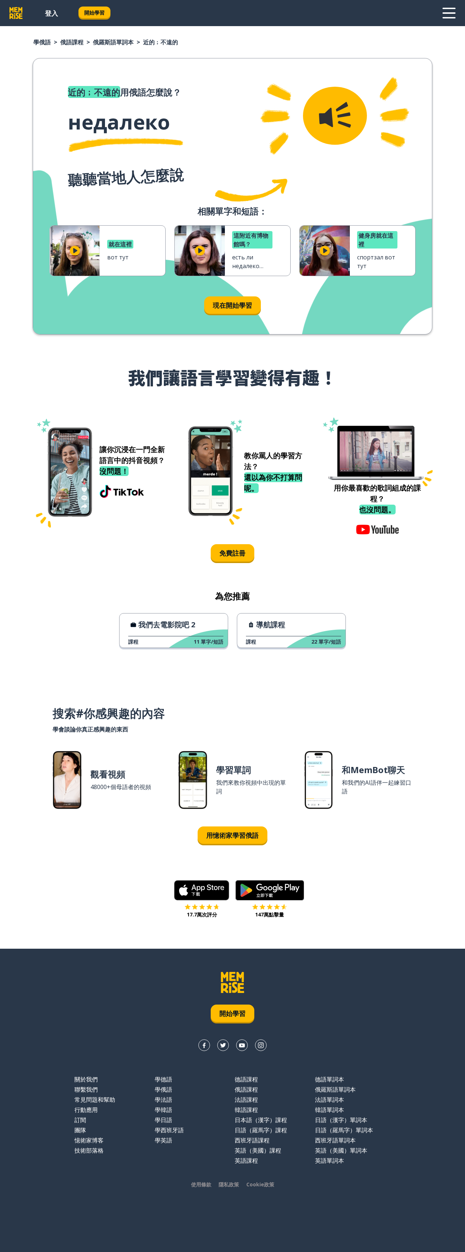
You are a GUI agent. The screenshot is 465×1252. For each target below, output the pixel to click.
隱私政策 (229, 1184)
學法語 (163, 1100)
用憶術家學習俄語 (232, 835)
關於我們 (86, 1079)
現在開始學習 (232, 305)
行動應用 (86, 1110)
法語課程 (246, 1100)
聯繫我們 (86, 1089)
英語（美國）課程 (258, 1150)
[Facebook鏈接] (204, 1045)
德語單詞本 (329, 1079)
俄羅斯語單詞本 (113, 42)
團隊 (80, 1130)
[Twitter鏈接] (223, 1045)
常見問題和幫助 (94, 1100)
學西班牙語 (169, 1130)
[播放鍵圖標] (75, 251)
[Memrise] (16, 13)
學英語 (163, 1140)
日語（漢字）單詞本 (341, 1120)
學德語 (163, 1079)
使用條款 (201, 1184)
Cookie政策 (260, 1184)
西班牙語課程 (252, 1140)
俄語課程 (72, 42)
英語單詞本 (329, 1161)
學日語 (163, 1120)
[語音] (335, 116)
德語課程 (246, 1079)
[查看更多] (449, 13)
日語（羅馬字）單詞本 (344, 1130)
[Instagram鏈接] (261, 1045)
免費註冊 (232, 553)
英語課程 (246, 1161)
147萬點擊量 (269, 914)
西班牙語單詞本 (335, 1140)
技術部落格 (89, 1150)
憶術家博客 (89, 1140)
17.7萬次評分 (202, 914)
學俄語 (42, 42)
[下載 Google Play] (269, 890)
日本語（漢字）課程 (261, 1120)
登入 (51, 13)
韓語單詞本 (329, 1110)
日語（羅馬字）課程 (261, 1130)
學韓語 (163, 1110)
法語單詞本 (329, 1100)
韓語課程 (246, 1110)
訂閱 (80, 1120)
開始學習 (94, 12)
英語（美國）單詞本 (341, 1150)
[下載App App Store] (202, 890)
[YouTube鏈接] (242, 1045)
